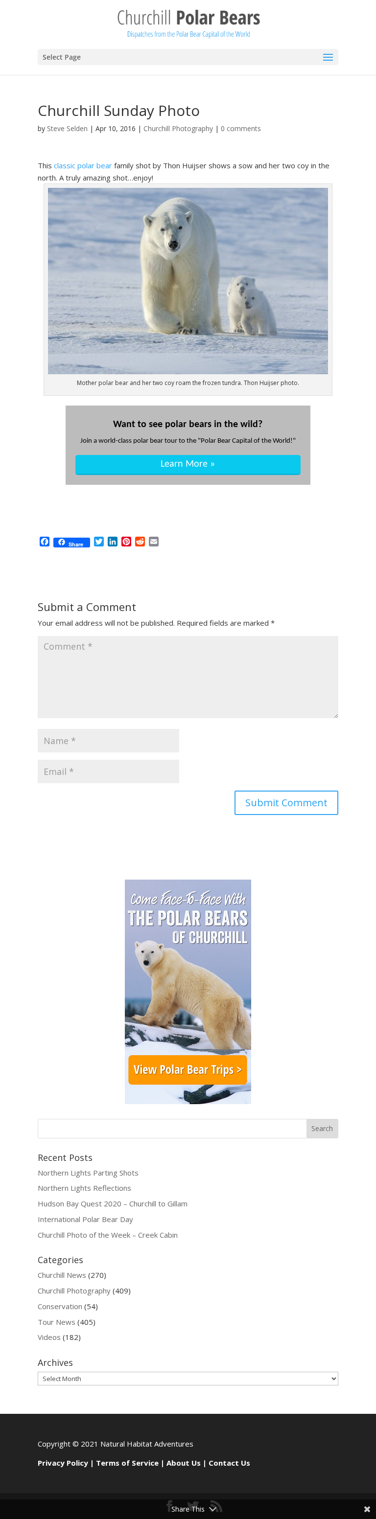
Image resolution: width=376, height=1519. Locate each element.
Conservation (60, 1306)
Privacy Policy (63, 1463)
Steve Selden (67, 128)
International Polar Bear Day (85, 1219)
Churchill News (62, 1275)
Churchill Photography (178, 128)
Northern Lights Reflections (84, 1188)
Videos (49, 1337)
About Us (183, 1463)
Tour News (56, 1322)
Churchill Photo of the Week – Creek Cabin (108, 1235)
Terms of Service (127, 1463)
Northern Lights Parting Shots (88, 1173)
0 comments (241, 128)
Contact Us (229, 1463)
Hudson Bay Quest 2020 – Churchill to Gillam (113, 1203)
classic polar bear (83, 165)
